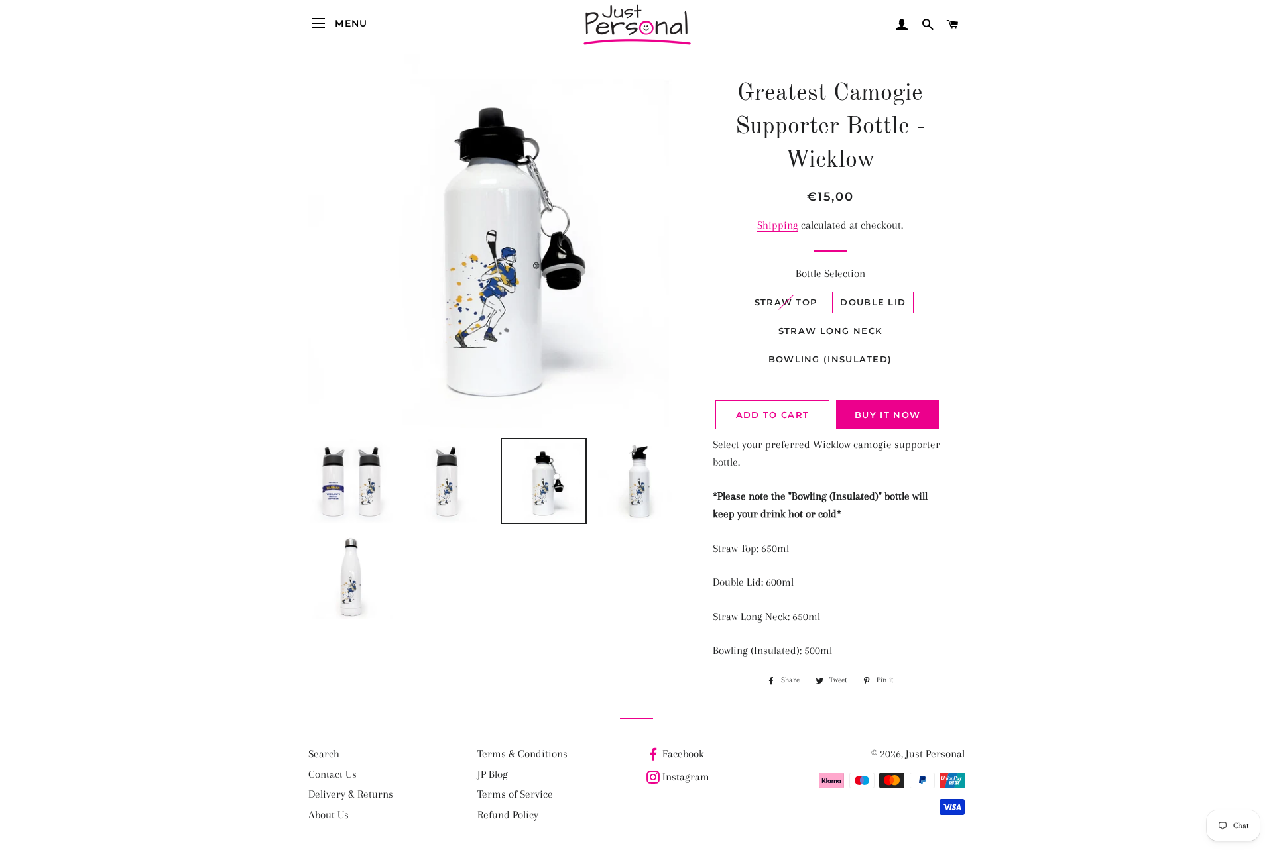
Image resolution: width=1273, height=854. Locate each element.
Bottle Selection (830, 273)
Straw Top (786, 302)
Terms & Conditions (522, 753)
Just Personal (935, 753)
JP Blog (492, 774)
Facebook (683, 753)
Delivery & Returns (350, 794)
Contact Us (332, 774)
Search (323, 753)
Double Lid (873, 302)
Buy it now (887, 414)
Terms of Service (515, 794)
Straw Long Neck (830, 330)
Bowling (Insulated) (830, 359)
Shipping (777, 225)
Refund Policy (507, 814)
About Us (328, 814)
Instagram (685, 777)
